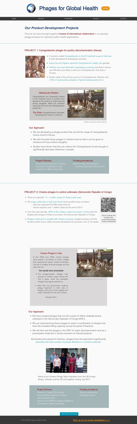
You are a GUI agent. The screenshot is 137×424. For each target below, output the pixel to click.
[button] (68, 18)
